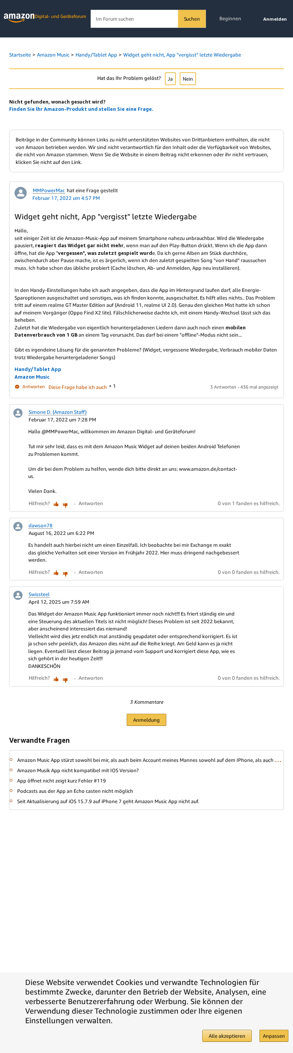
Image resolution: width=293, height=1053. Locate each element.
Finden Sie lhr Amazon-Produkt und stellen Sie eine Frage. (81, 109)
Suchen (192, 19)
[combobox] (148, 19)
